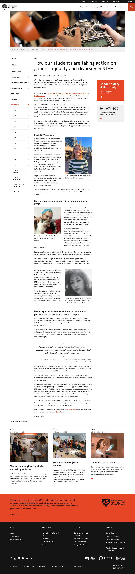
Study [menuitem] (14, 65)
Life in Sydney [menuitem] (15, 93)
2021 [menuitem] (14, 138)
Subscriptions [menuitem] (17, 192)
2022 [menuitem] (14, 132)
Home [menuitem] (14, 59)
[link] (83, 1)
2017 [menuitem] (14, 160)
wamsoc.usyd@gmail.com (55, 412)
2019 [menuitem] (14, 149)
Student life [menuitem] (16, 71)
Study (81, 7)
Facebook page (71, 410)
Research (89, 7)
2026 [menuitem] (14, 110)
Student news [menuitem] (15, 99)
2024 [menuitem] (14, 121)
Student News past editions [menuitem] (18, 171)
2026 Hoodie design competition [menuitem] (19, 185)
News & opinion (120, 7)
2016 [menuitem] (14, 165)
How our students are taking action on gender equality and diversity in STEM (68, 49)
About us (109, 7)
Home (12, 49)
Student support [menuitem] (16, 77)
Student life (25, 49)
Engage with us (99, 7)
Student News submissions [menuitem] (17, 178)
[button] (131, 7)
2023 (33, 49)
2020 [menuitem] (14, 143)
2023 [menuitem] (14, 127)
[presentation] (29, 457)
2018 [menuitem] (14, 154)
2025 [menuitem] (14, 116)
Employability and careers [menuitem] (19, 82)
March (38, 49)
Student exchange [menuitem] (16, 88)
